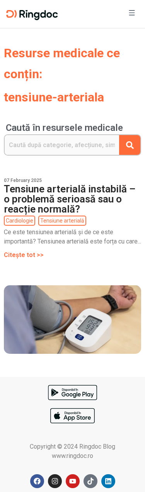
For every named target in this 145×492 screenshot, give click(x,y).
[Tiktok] (90, 481)
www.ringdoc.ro (72, 455)
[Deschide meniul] (132, 14)
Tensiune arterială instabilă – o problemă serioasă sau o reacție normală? (70, 199)
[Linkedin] (108, 481)
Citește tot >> (24, 255)
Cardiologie (19, 221)
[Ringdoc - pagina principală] (32, 14)
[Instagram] (55, 481)
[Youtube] (73, 481)
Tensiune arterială (62, 221)
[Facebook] (37, 481)
